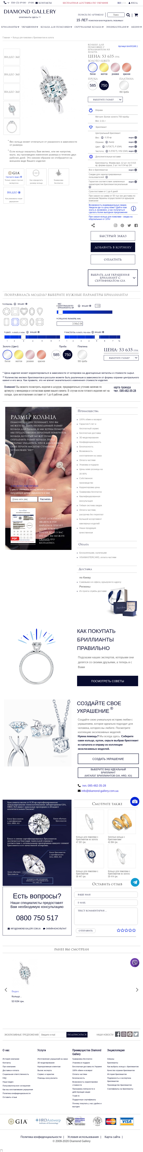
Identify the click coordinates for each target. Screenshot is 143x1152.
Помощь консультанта (47, 1078)
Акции (135, 27)
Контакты (7, 1063)
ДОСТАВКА (85, 569)
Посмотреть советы (107, 681)
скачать (44, 539)
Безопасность (86, 446)
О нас (6, 1050)
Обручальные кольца (87, 27)
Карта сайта (112, 1136)
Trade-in (76, 1096)
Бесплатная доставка (90, 433)
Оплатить (113, 259)
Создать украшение (108, 759)
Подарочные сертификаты (84, 1100)
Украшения (29, 27)
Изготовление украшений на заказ (52, 1059)
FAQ (4, 1078)
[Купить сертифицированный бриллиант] (37, 885)
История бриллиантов (117, 1074)
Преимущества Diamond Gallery (86, 1052)
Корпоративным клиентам (49, 1066)
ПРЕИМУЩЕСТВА (88, 411)
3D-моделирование (89, 437)
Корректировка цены (89, 487)
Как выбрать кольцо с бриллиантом (123, 1066)
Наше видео (8, 1082)
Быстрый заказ (112, 236)
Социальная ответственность (16, 1074)
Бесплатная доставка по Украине (87, 1066)
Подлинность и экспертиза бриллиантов (119, 1079)
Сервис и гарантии (45, 1074)
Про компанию (9, 1066)
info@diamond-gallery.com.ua (99, 790)
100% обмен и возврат (90, 419)
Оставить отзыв (10, 1097)
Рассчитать (45, 499)
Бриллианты (9, 27)
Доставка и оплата (11, 1070)
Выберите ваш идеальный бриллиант (108, 772)
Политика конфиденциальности (17, 1093)
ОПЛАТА (83, 544)
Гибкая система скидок (90, 505)
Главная (6, 37)
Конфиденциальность (90, 442)
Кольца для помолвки (55, 27)
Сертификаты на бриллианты (120, 1089)
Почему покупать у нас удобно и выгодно (86, 1105)
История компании (11, 1059)
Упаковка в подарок (89, 465)
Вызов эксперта (44, 1070)
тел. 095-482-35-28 (93, 785)
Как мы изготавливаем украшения (18, 1089)
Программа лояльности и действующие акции (83, 1090)
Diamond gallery (30, 15)
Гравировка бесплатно (90, 492)
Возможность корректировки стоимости (85, 1083)
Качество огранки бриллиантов (121, 1070)
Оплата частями (87, 460)
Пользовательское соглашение (16, 1086)
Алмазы (110, 1059)
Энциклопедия (116, 27)
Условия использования (83, 1136)
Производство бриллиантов (119, 1085)
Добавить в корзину (112, 247)
